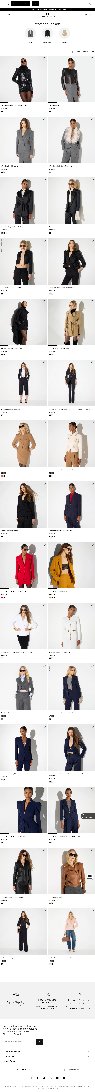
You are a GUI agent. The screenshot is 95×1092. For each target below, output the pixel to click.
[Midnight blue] (2, 233)
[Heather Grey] (4, 172)
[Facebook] (37, 1078)
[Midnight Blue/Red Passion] (54, 537)
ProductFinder (91, 816)
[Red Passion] (2, 597)
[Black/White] (2, 415)
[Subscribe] (39, 1042)
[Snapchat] (64, 1078)
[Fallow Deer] (2, 476)
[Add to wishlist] (44, 58)
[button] (47, 9)
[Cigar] (50, 903)
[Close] (90, 3)
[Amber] (50, 597)
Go (36, 4)
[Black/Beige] (50, 537)
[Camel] (52, 354)
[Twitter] (51, 1078)
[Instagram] (31, 1078)
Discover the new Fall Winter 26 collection (47, 9)
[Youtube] (57, 1078)
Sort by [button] (85, 52)
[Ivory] (52, 294)
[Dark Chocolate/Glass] (52, 537)
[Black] (2, 111)
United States (18, 4)
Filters (78, 51)
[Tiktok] (44, 1078)
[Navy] (52, 597)
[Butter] (6, 233)
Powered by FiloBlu (51, 1088)
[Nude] (2, 780)
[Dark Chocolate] (2, 354)
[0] (91, 15)
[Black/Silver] (2, 964)
